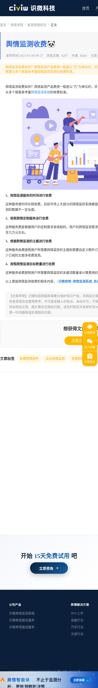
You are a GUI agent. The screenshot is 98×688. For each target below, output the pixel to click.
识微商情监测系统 (22, 613)
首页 (85, 8)
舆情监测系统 (40, 92)
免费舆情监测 (81, 358)
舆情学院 (16, 25)
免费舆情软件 (29, 358)
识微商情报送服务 (22, 627)
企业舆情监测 (55, 358)
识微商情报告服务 (22, 620)
